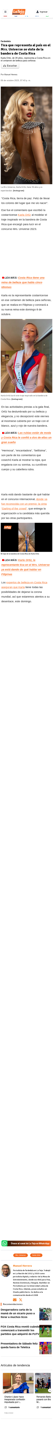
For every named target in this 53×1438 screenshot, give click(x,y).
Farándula (6, 41)
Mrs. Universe (20, 1255)
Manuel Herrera (10, 74)
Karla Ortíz (24, 214)
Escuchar (12, 65)
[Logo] (7, 527)
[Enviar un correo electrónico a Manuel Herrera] (14, 1300)
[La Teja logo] (18, 12)
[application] (26, 537)
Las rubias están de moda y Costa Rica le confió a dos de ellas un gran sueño (26, 437)
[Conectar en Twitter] (20, 1300)
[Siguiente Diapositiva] (50, 1390)
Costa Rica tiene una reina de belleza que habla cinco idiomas (22, 282)
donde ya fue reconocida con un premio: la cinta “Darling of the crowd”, (24, 504)
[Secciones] (5, 11)
